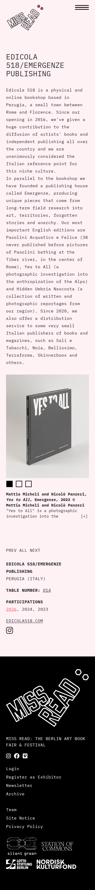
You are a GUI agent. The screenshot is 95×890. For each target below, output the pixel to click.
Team (11, 809)
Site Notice (20, 818)
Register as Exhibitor (33, 777)
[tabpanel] (47, 447)
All (23, 550)
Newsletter (19, 785)
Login (12, 768)
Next (35, 550)
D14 (47, 590)
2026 (11, 609)
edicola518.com (24, 620)
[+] (84, 516)
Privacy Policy (24, 826)
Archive (15, 793)
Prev (11, 550)
